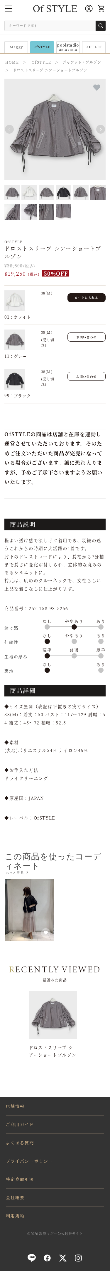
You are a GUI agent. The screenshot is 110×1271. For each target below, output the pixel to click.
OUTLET (93, 47)
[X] (63, 1258)
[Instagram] (78, 1258)
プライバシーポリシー (29, 1161)
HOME (12, 61)
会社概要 (15, 1197)
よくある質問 (20, 1143)
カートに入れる (86, 297)
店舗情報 (15, 1106)
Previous (9, 129)
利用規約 (15, 1216)
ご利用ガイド (20, 1124)
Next (100, 129)
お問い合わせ (86, 337)
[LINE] (32, 1258)
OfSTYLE (42, 47)
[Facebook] (47, 1258)
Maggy (16, 47)
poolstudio (68, 47)
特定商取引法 (20, 1179)
